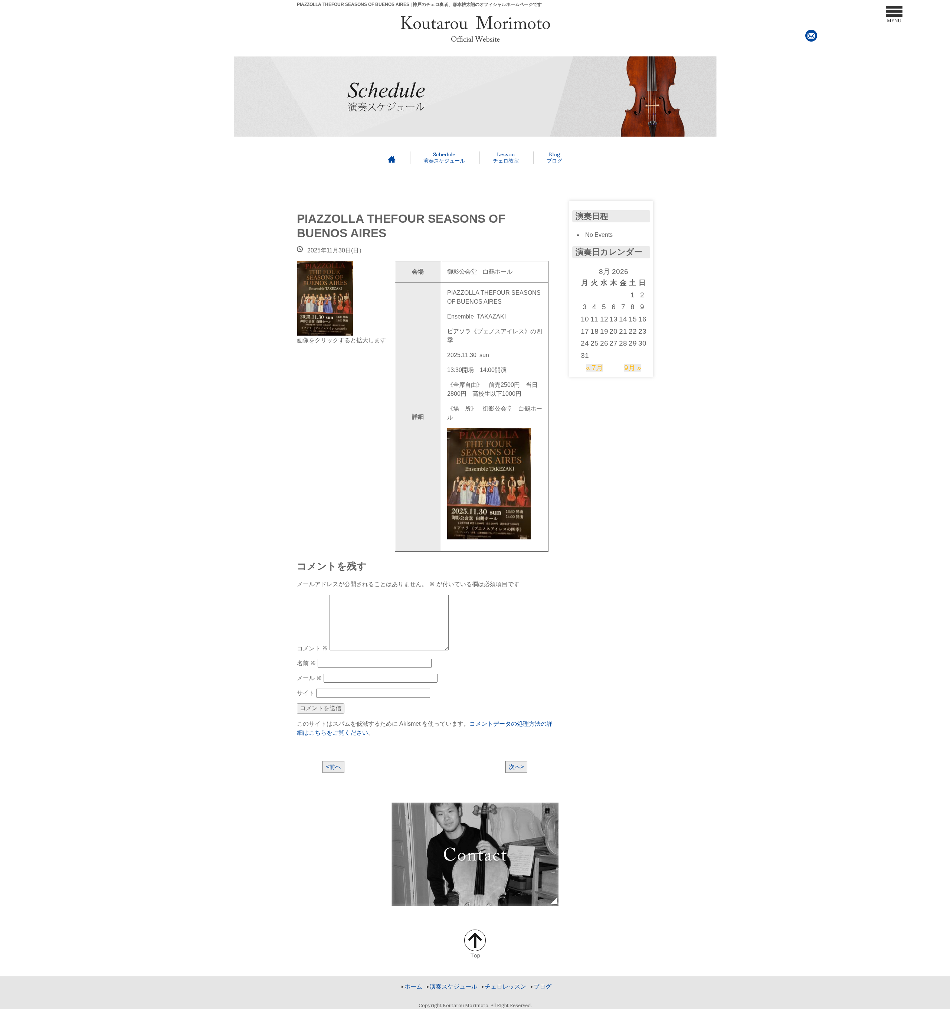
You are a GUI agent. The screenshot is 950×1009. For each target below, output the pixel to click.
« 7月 (594, 368)
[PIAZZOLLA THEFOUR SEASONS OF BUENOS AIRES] (325, 298)
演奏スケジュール (444, 157)
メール (309, 678)
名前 (306, 663)
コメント (312, 648)
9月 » (632, 368)
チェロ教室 (506, 157)
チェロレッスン (505, 986)
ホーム (413, 986)
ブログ (554, 157)
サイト (306, 693)
